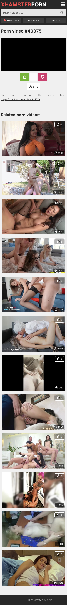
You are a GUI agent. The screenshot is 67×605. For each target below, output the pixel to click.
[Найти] (61, 12)
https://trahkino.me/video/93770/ (20, 99)
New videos (13, 20)
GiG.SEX (56, 20)
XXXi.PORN (33, 20)
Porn (23, 4)
